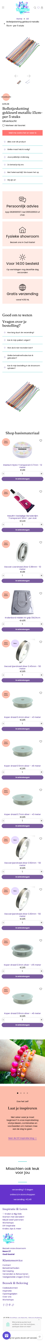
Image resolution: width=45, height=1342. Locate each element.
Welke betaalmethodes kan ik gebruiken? (20, 356)
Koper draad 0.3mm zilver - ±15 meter (22, 964)
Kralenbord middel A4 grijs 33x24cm (22, 617)
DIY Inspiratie (8, 1225)
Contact (6, 1265)
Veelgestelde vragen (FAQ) (16, 1276)
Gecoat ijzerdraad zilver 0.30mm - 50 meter (22, 914)
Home (19, 19)
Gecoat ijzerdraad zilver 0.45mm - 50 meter (22, 667)
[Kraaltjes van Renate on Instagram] (7, 1305)
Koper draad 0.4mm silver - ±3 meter (22, 717)
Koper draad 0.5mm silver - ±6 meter (22, 765)
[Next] (28, 76)
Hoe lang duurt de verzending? (20, 332)
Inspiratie (7, 1290)
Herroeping (8, 1271)
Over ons (6, 1296)
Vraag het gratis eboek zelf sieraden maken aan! (22, 1338)
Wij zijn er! (11, 180)
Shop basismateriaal (22, 433)
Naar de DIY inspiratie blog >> (22, 1138)
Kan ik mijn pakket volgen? (18, 340)
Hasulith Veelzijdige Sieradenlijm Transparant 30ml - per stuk (22, 516)
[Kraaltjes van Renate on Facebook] (3, 1305)
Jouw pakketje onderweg (18, 157)
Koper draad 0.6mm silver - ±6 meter (22, 1013)
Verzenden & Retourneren (15, 1274)
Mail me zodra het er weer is (22, 132)
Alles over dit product (16, 142)
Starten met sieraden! (13, 1216)
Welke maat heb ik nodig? (18, 149)
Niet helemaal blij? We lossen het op (23, 172)
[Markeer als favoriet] (41, 440)
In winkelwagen (23, 479)
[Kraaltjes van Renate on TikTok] (13, 1305)
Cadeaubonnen (10, 1287)
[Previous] (16, 76)
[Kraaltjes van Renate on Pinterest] (9, 1305)
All (27, 19)
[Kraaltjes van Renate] (22, 8)
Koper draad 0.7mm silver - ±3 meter (22, 814)
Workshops (8, 1222)
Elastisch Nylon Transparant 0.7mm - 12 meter (22, 466)
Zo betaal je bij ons (15, 164)
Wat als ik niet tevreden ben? (20, 348)
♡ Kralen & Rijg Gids (12, 1213)
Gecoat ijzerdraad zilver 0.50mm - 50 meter (22, 863)
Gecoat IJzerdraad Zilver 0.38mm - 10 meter (22, 567)
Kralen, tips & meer (11, 1228)
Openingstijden (9, 1293)
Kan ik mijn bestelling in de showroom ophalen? (23, 366)
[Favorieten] (38, 8)
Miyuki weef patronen (13, 1219)
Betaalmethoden (10, 1268)
